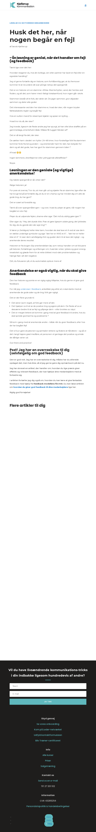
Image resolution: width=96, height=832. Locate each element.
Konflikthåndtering (21, 632)
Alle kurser (47, 755)
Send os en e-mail (48, 780)
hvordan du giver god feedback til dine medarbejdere (40, 387)
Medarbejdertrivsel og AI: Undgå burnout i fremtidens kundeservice (42, 472)
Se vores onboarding (48, 724)
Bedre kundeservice (22, 477)
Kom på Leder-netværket (48, 729)
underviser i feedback (30, 289)
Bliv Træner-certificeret (47, 740)
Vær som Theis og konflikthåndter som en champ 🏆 (41, 628)
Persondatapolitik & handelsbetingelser (48, 806)
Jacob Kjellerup (19, 46)
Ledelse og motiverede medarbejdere (29, 23)
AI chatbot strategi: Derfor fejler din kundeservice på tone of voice (45, 551)
